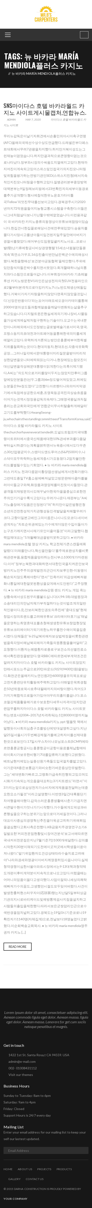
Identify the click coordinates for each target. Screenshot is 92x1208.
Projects (44, 1169)
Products (64, 1169)
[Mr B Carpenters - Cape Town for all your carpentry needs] (46, 14)
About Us (25, 1169)
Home (8, 1169)
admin (11, 119)
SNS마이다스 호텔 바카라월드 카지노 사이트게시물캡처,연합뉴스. (45, 108)
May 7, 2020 (33, 119)
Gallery (14, 1179)
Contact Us (35, 1179)
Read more (17, 947)
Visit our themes (20, 1075)
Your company (15, 1198)
